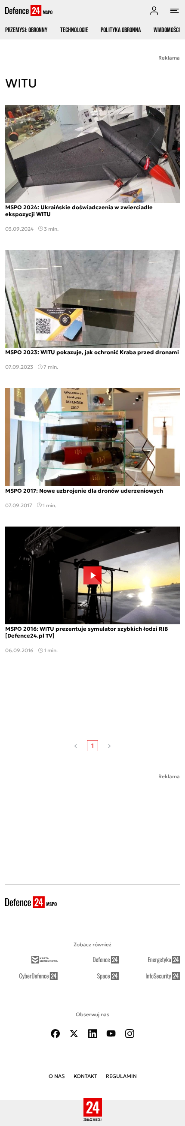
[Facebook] (55, 1034)
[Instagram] (129, 1034)
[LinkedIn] (92, 1034)
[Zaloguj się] (154, 11)
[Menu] (175, 11)
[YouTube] (111, 1034)
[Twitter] (74, 1034)
